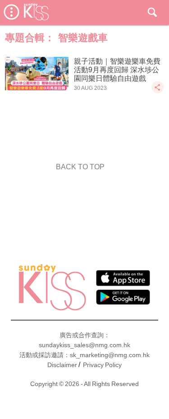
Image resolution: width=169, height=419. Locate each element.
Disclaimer (62, 364)
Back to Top (80, 167)
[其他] (157, 91)
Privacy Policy (102, 364)
